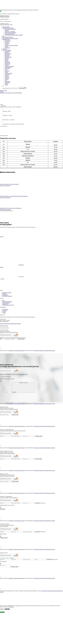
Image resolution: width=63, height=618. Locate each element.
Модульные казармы (10, 33)
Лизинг (6, 44)
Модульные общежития (10, 32)
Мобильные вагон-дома (8, 305)
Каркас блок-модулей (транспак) (10, 38)
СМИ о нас (7, 47)
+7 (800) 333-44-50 (4, 23)
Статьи (6, 46)
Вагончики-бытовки (7, 296)
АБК (3, 36)
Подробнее (11, 606)
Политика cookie (4, 325)
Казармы (4, 293)
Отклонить (7, 609)
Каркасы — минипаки (10, 31)
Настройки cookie (4, 327)
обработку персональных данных (17, 350)
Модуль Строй (5, 26)
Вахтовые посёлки (6, 292)
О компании (8, 40)
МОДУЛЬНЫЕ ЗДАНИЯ (7, 28)
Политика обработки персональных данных (10, 323)
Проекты (7, 42)
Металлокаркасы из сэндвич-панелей (14, 35)
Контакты (4, 48)
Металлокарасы (6, 302)
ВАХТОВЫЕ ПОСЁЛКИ (7, 37)
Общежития (5, 294)
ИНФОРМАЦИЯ (6, 39)
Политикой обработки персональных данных (44, 350)
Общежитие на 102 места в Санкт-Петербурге (11, 92)
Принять (2, 609)
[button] (3, 86)
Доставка (7, 43)
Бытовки (7, 30)
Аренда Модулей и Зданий (11, 45)
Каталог (2, 91)
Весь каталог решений (10, 29)
